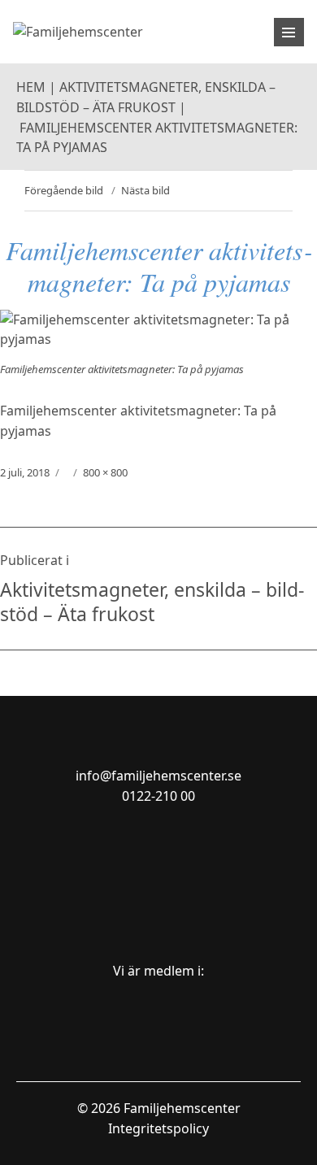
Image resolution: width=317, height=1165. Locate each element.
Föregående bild (63, 190)
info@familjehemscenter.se (158, 776)
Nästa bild (145, 190)
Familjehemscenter (182, 1108)
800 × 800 (105, 472)
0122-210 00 (158, 796)
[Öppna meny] (289, 32)
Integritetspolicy (158, 1128)
